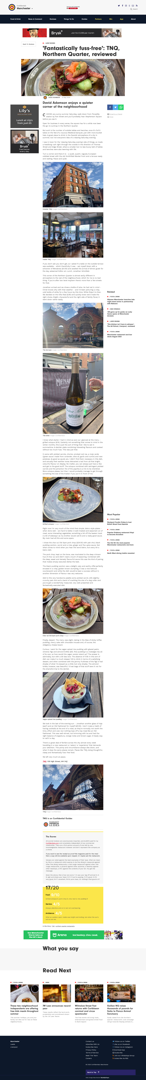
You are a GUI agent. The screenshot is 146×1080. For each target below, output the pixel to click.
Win (110, 19)
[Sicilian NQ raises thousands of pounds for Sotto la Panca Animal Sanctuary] (121, 1002)
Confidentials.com (52, 843)
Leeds (12, 1044)
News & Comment (35, 19)
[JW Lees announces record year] (57, 1002)
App (121, 19)
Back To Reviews (28, 44)
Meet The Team (92, 1055)
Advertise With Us (92, 1044)
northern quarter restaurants (65, 926)
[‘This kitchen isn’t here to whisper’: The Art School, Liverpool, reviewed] (121, 323)
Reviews (53, 19)
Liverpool (13, 1047)
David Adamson (54, 97)
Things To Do (69, 19)
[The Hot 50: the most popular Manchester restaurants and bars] (121, 542)
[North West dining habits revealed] (121, 551)
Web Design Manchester (93, 1077)
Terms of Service (92, 1053)
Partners (98, 19)
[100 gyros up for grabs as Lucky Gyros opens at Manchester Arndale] (121, 312)
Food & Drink (15, 19)
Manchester (14, 1041)
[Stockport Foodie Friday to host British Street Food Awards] (121, 521)
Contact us (90, 1041)
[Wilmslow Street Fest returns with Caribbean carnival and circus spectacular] (89, 1002)
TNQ (44, 761)
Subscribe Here (92, 1047)
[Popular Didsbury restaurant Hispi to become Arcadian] (121, 532)
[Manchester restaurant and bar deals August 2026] (121, 334)
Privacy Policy (91, 1050)
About (133, 19)
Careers (89, 1058)
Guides (84, 19)
